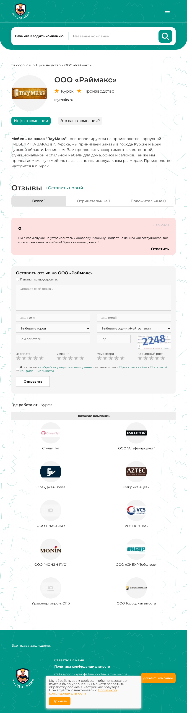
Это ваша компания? (80, 121)
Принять (59, 701)
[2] (24, 358)
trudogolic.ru (21, 65)
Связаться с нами (69, 660)
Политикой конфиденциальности (83, 691)
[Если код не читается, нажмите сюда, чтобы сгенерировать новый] (154, 341)
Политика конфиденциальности (82, 666)
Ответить (160, 249)
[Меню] (167, 11)
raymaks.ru (63, 100)
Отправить (33, 381)
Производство (48, 65)
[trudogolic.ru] (20, 11)
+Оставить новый (64, 187)
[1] (18, 358)
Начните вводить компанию (39, 36)
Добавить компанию (158, 678)
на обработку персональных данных (65, 367)
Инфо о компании (31, 121)
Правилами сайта (133, 367)
